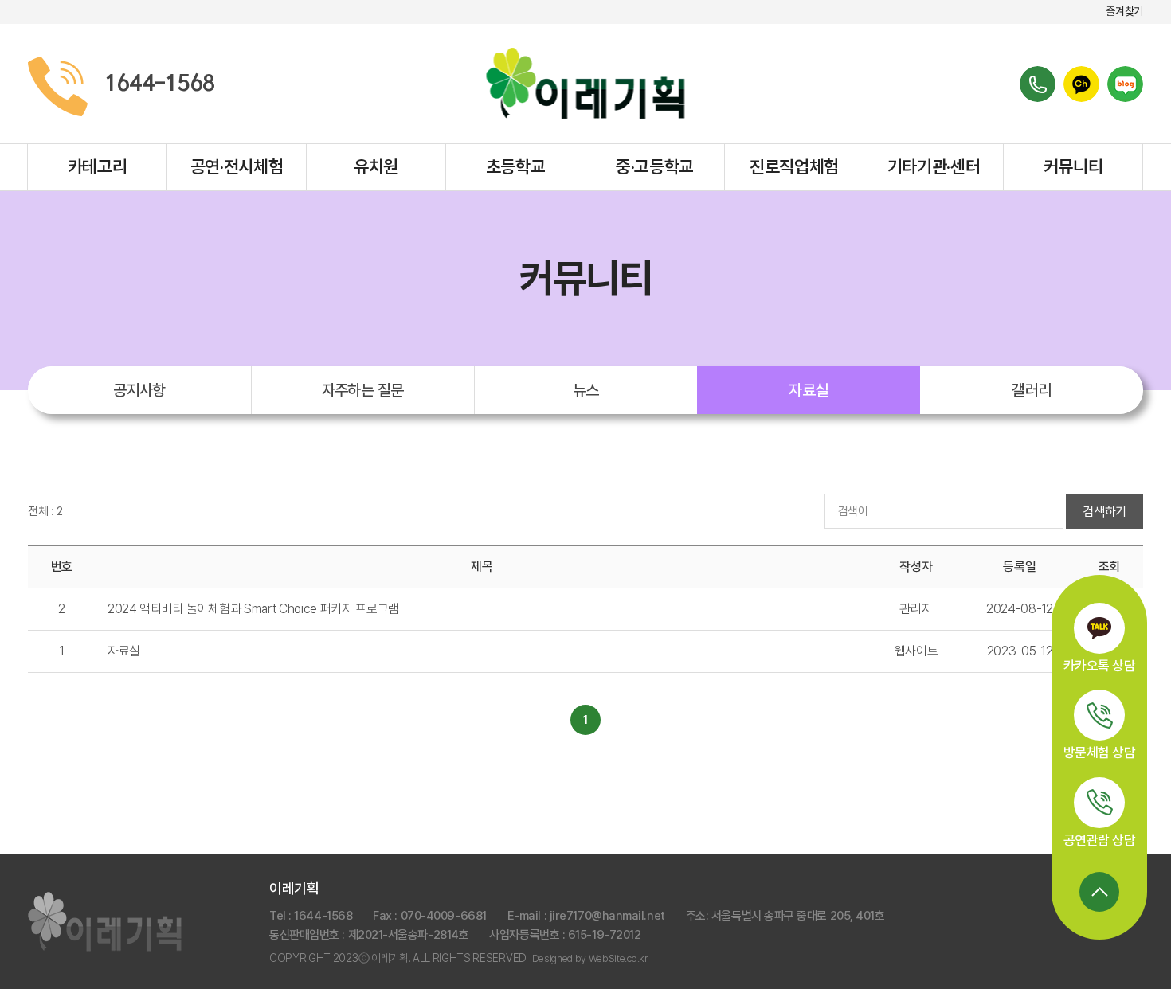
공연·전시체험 (237, 166)
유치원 (376, 166)
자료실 (808, 390)
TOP (1099, 892)
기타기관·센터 (934, 166)
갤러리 (1031, 390)
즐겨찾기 (1124, 11)
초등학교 (516, 166)
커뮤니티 (1073, 166)
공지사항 (139, 390)
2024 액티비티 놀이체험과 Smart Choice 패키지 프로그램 (253, 608)
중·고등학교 (655, 166)
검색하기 (1104, 511)
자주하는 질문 (363, 390)
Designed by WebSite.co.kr (590, 958)
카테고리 (97, 166)
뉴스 (586, 390)
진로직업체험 (794, 166)
